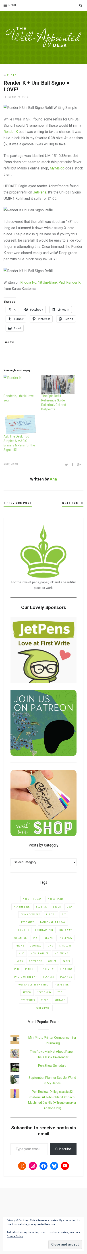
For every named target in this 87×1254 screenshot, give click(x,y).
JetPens (39, 192)
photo (12, 75)
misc (21, 953)
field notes (21, 930)
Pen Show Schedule (52, 1065)
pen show (66, 969)
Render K (11, 132)
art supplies (56, 899)
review (27, 992)
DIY (7, 464)
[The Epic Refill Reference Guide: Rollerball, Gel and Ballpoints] (58, 384)
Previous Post (19, 503)
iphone (19, 946)
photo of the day (25, 977)
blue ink (41, 907)
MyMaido (57, 168)
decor (57, 907)
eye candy (27, 922)
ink (35, 938)
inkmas (48, 938)
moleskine (61, 953)
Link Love (65, 946)
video (44, 1000)
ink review (65, 938)
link (50, 946)
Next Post (71, 503)
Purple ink (62, 984)
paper (66, 961)
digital (51, 914)
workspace (43, 1008)
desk (69, 907)
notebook (35, 961)
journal (35, 946)
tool (61, 992)
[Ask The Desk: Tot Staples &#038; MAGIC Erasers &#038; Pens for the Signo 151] (20, 424)
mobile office (39, 953)
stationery (44, 992)
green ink (20, 938)
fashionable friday (52, 922)
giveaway (65, 930)
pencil (29, 969)
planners (66, 977)
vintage (60, 1000)
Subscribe (63, 1149)
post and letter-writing (33, 984)
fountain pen (44, 930)
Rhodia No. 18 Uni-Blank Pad (42, 282)
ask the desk (22, 907)
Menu (12, 5)
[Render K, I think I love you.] (20, 384)
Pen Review (47, 969)
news (20, 961)
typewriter (28, 1000)
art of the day (32, 899)
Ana (53, 479)
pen (15, 464)
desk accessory (30, 914)
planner (48, 977)
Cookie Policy (15, 1236)
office (52, 961)
